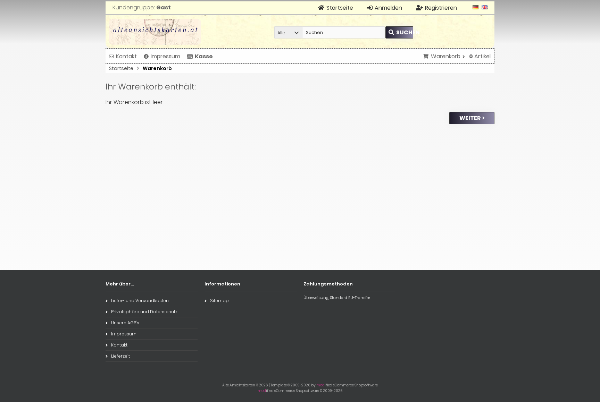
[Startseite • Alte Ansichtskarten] (155, 32)
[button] (288, 32)
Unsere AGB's (125, 323)
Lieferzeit (120, 356)
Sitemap (219, 300)
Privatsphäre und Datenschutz (144, 312)
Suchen (399, 32)
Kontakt (126, 56)
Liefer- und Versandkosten (140, 300)
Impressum (165, 56)
